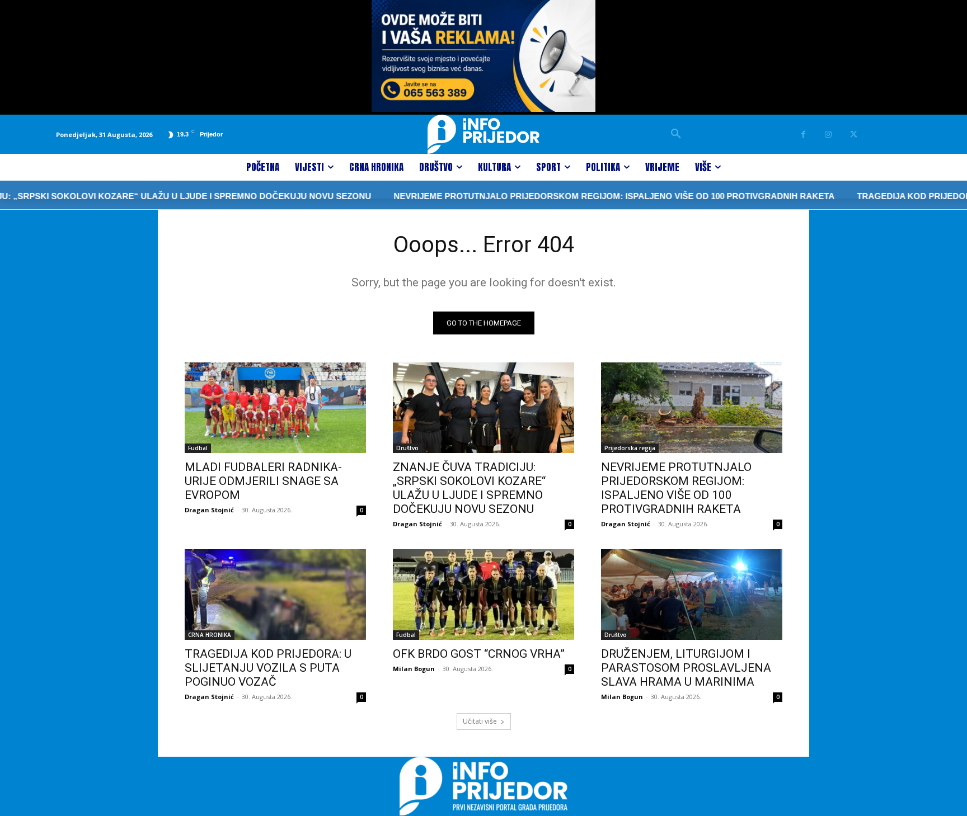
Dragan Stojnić (209, 510)
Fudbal (198, 448)
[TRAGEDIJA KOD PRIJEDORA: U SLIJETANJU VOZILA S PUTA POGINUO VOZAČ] (275, 594)
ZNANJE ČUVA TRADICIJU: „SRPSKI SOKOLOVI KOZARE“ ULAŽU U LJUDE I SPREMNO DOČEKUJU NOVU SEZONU (469, 488)
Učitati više (480, 721)
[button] (676, 134)
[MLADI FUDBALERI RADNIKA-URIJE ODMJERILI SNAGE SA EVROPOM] (275, 407)
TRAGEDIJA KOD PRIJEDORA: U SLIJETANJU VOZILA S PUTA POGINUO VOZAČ (268, 667)
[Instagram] (828, 134)
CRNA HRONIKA (209, 635)
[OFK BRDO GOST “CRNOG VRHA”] (483, 594)
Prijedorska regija (629, 448)
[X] (853, 134)
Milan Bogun (414, 668)
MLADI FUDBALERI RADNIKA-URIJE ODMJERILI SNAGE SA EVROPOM (263, 481)
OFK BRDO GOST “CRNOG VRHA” (479, 654)
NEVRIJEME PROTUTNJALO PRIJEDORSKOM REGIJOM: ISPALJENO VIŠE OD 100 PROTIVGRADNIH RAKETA (587, 196)
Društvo (407, 448)
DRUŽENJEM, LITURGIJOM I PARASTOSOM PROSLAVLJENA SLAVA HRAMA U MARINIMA (686, 667)
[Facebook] (803, 134)
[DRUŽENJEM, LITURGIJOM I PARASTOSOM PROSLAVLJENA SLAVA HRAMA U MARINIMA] (691, 594)
